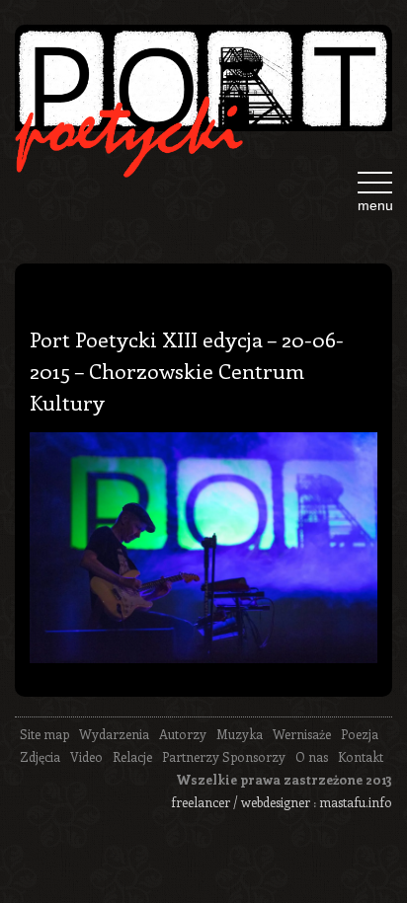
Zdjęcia (40, 756)
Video (86, 756)
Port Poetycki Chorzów (203, 86)
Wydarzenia (114, 733)
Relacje (132, 756)
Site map (44, 733)
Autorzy (182, 733)
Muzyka (239, 733)
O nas (311, 756)
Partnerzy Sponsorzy (223, 756)
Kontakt (360, 756)
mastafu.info (355, 801)
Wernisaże (302, 733)
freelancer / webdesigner (240, 801)
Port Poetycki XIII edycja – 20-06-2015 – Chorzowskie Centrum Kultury (187, 370)
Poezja (359, 733)
